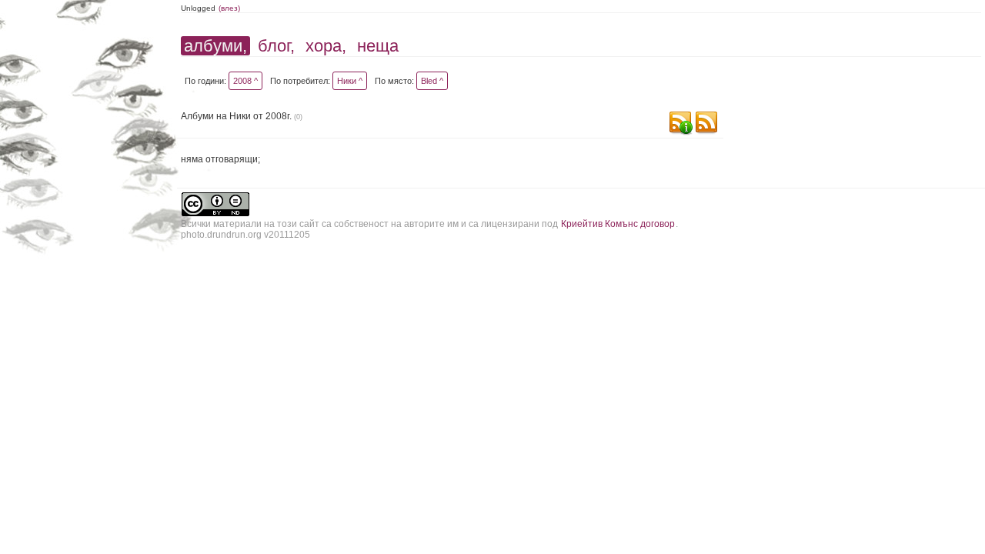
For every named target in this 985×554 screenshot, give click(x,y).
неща (378, 45)
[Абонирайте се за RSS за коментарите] (680, 124)
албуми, (215, 45)
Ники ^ (349, 80)
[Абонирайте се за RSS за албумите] (706, 124)
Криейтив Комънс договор (618, 224)
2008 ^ (245, 80)
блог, (276, 45)
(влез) (229, 8)
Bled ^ (432, 80)
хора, (326, 45)
